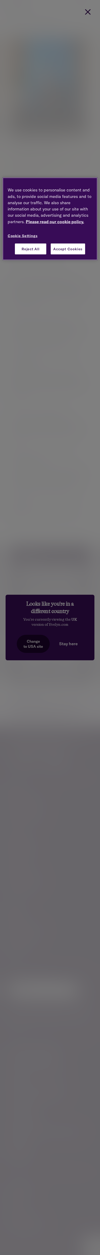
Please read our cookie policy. (55, 221)
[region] (50, 219)
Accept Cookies (68, 249)
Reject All (31, 249)
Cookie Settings (23, 236)
